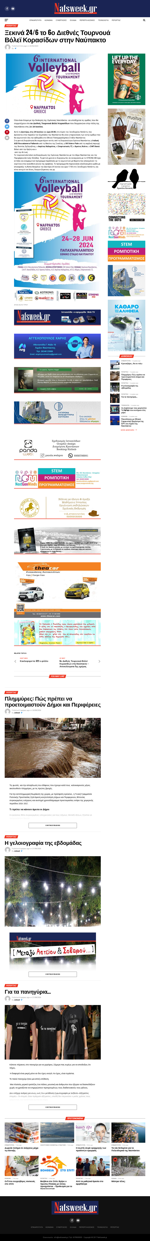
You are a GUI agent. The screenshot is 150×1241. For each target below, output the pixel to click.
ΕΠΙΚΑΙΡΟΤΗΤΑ (35, 20)
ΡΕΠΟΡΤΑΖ (116, 20)
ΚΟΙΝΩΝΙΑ (48, 20)
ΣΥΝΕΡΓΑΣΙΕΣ (61, 20)
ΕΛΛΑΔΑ (73, 20)
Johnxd (17, 713)
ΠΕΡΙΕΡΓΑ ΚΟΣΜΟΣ (87, 20)
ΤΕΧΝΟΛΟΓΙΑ (103, 20)
